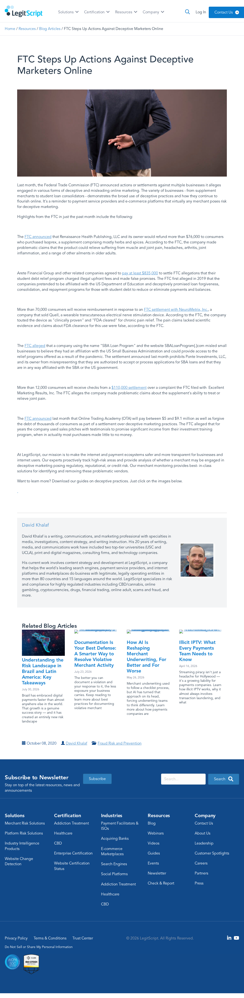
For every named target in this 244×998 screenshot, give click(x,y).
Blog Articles (50, 28)
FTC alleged (35, 345)
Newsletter (157, 873)
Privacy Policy (16, 938)
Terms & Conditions (50, 938)
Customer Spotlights (212, 853)
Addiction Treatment (71, 823)
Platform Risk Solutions (24, 833)
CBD (58, 843)
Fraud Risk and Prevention (120, 743)
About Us (202, 833)
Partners (201, 873)
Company (151, 12)
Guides (154, 853)
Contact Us (204, 823)
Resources (124, 12)
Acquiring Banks (115, 838)
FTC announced (38, 236)
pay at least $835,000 (140, 273)
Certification (95, 12)
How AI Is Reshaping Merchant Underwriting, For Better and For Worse (146, 656)
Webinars (156, 833)
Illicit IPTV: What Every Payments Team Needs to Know (197, 650)
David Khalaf (35, 525)
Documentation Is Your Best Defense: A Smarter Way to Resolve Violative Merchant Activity (95, 653)
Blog (152, 823)
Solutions (66, 12)
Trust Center (82, 938)
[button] (17, 491)
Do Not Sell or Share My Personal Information (39, 947)
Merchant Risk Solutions (25, 823)
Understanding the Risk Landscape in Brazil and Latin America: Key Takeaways (42, 671)
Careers (201, 863)
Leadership (204, 843)
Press (199, 883)
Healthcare (63, 833)
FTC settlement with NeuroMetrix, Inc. (176, 309)
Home (10, 28)
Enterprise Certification (73, 853)
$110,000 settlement (129, 387)
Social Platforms (114, 874)
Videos (153, 843)
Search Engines (114, 864)
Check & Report (161, 883)
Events (153, 863)
